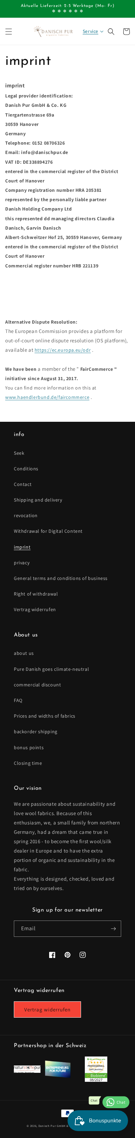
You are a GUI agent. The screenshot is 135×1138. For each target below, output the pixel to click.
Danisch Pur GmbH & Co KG (58, 1126)
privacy (21, 562)
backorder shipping (35, 731)
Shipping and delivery (38, 500)
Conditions (26, 468)
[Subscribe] (113, 929)
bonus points (29, 747)
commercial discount (37, 685)
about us (24, 653)
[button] (8, 31)
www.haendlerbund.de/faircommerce (47, 397)
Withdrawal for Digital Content (48, 531)
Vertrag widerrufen (35, 609)
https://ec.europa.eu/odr (63, 350)
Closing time (28, 763)
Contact (23, 484)
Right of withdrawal (36, 594)
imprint (22, 547)
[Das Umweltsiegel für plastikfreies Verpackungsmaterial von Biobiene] (96, 1080)
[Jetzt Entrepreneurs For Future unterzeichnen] (57, 1076)
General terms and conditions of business (61, 578)
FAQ (18, 700)
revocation (26, 515)
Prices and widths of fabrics (44, 716)
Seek (19, 453)
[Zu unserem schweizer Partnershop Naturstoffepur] (27, 1071)
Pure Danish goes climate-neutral (51, 669)
